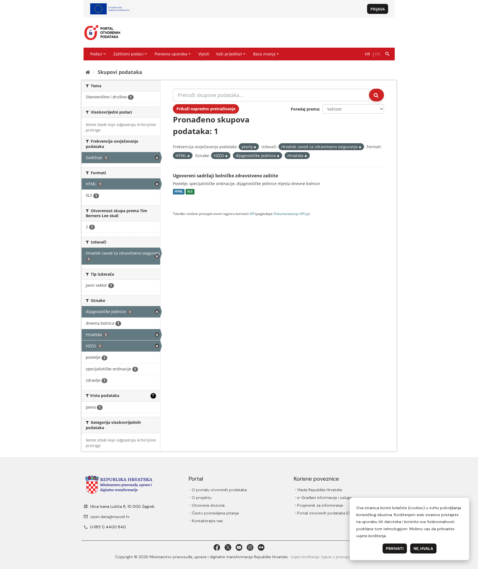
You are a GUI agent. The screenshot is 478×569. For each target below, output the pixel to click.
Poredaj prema (305, 109)
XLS (190, 192)
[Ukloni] (255, 147)
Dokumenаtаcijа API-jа (291, 213)
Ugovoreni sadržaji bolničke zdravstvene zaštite (225, 176)
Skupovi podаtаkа (120, 72)
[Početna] (87, 72)
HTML (179, 192)
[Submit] (376, 95)
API (252, 213)
